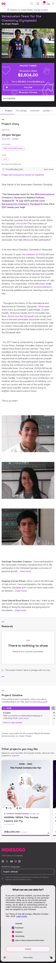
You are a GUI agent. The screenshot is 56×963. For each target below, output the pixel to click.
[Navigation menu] (53, 3)
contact (15, 139)
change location (41, 10)
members (30, 254)
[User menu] (48, 4)
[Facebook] (3, 861)
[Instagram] (16, 861)
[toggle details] (49, 834)
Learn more (23, 718)
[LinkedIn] (19, 861)
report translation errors (22, 879)
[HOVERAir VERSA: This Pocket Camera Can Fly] (26, 784)
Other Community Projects (13, 148)
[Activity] (43, 3)
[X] (7, 861)
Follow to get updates (12, 722)
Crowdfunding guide (38, 702)
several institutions (43, 287)
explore (15, 755)
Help (22, 702)
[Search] (32, 3)
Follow (28, 87)
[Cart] (38, 3)
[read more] (25, 571)
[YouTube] (11, 861)
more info (6, 139)
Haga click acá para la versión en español (22, 174)
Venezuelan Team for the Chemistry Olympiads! (21, 18)
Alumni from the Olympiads (20, 316)
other (5, 159)
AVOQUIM (21, 223)
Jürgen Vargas (11, 24)
